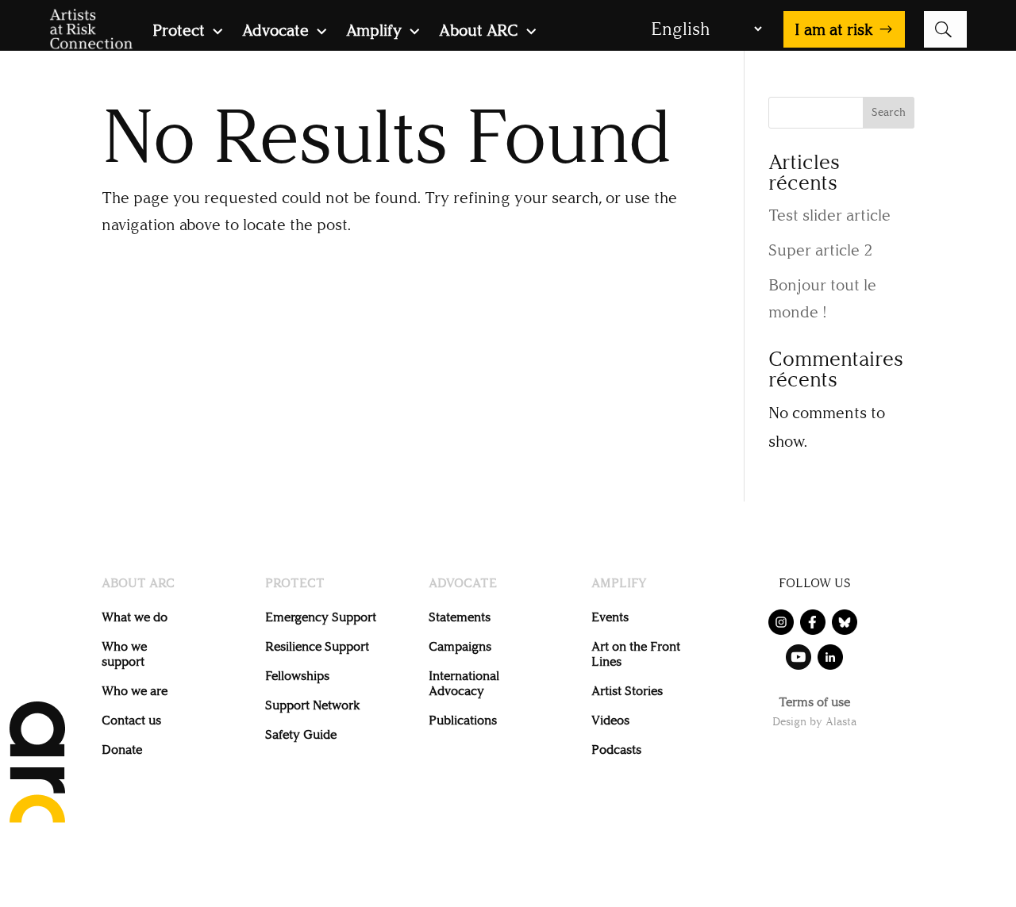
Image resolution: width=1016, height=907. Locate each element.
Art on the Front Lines (635, 654)
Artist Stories (627, 690)
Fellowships (297, 675)
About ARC (478, 32)
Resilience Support (317, 646)
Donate (122, 749)
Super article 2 (820, 249)
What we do (134, 617)
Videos (610, 720)
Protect (178, 32)
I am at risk (834, 29)
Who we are (134, 690)
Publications (463, 720)
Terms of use (814, 703)
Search (889, 112)
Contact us (131, 720)
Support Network (312, 705)
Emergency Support (320, 617)
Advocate (275, 32)
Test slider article (829, 215)
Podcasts (616, 749)
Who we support (124, 654)
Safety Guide (301, 734)
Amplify (374, 32)
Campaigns (460, 646)
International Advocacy (464, 683)
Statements (460, 617)
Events (610, 617)
